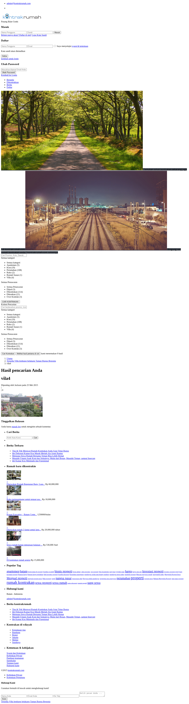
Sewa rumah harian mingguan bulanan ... (24, 545)
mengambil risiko (158, 574)
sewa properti (43, 582)
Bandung (16, 632)
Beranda (10, 80)
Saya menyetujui (72, 46)
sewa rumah (59, 582)
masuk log (16, 426)
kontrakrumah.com (16, 670)
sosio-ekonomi (72, 583)
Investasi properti (153, 571)
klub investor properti (51, 574)
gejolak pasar (120, 572)
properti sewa (148, 578)
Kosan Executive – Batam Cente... (22, 514)
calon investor (85, 572)
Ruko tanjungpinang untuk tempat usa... (24, 499)
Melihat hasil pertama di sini (28, 354)
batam (23, 571)
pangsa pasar (64, 578)
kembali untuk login (10, 59)
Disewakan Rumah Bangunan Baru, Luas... (26, 484)
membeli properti (130, 574)
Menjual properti (17, 578)
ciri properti (94, 572)
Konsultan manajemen (77, 574)
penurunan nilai (77, 578)
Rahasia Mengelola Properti (162, 578)
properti (137, 578)
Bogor (15, 635)
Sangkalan (11, 660)
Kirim (4, 699)
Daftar (4, 56)
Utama (9, 358)
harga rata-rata (137, 572)
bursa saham (77, 572)
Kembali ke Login (9, 75)
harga (128, 571)
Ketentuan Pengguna (16, 677)
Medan (15, 640)
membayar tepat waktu (117, 574)
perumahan (123, 578)
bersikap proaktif (48, 572)
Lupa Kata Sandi (39, 35)
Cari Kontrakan (8, 354)
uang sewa (93, 582)
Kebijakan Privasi (14, 655)
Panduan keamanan (15, 658)
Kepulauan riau (19, 630)
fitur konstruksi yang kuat (107, 572)
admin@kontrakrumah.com (19, 3)
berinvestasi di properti (35, 572)
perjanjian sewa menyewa (108, 578)
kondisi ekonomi (63, 574)
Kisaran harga (22, 574)
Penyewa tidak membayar (91, 578)
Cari (35, 438)
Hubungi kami (13, 665)
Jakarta (15, 637)
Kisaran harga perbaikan (35, 574)
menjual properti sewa (35, 578)
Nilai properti (46, 578)
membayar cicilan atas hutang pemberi (96, 574)
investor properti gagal (171, 572)
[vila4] (22, 416)
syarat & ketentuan (80, 46)
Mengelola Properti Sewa (173, 574)
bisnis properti (63, 571)
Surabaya (16, 642)
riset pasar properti (177, 578)
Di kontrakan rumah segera (18, 560)
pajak (53, 578)
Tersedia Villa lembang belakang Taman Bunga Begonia (31, 361)
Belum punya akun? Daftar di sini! (16, 35)
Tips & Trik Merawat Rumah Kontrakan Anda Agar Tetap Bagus (40, 451)
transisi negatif (82, 583)
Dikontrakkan (13, 82)
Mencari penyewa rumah (144, 574)
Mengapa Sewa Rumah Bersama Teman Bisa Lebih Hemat (38, 456)
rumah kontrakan (21, 582)
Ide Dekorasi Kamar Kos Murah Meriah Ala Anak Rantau (37, 453)
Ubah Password (8, 72)
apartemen (13, 571)
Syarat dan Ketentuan (16, 653)
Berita (9, 85)
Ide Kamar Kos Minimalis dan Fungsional (30, 461)
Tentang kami (13, 663)
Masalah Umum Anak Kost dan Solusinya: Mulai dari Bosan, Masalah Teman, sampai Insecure (53, 458)
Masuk (57, 32)
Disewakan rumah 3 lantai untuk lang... (24, 530)
